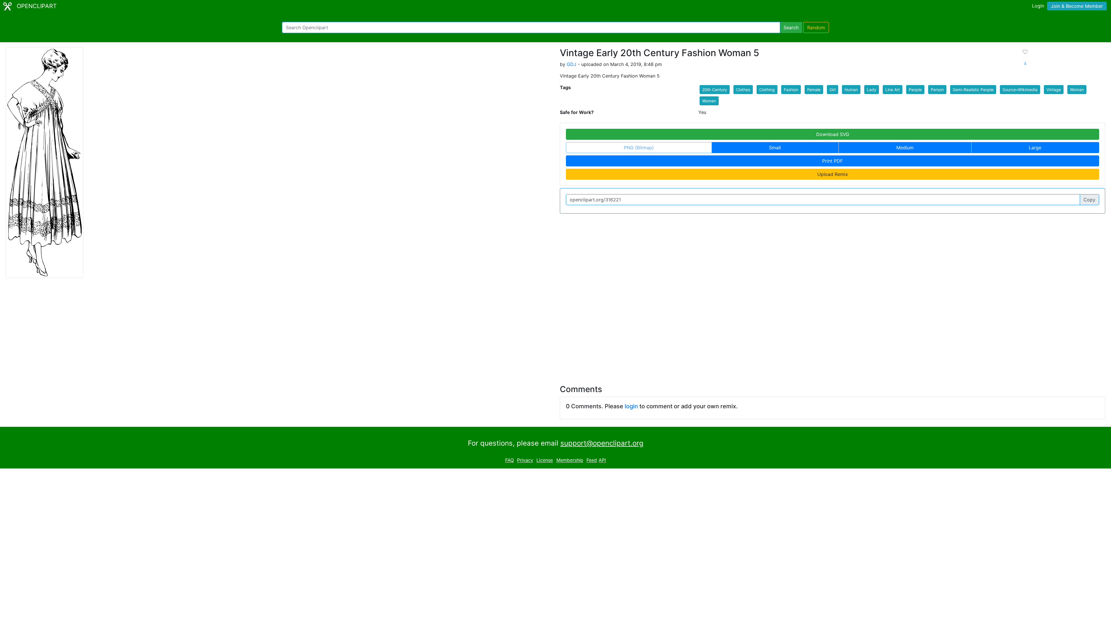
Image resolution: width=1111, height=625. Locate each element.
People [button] (915, 89)
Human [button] (851, 89)
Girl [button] (832, 89)
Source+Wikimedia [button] (1020, 89)
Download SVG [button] (832, 134)
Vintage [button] (1053, 89)
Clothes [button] (743, 89)
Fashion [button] (791, 89)
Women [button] (709, 100)
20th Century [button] (714, 89)
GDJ (571, 64)
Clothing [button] (767, 89)
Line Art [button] (892, 89)
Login (1038, 6)
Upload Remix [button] (832, 174)
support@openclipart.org (601, 443)
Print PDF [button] (832, 161)
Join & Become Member (1077, 6)
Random (816, 27)
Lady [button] (871, 89)
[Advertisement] (555, 327)
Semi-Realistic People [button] (973, 89)
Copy (1089, 200)
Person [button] (937, 89)
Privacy (525, 460)
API (602, 460)
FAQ (509, 460)
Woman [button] (1077, 89)
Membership (569, 460)
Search (791, 27)
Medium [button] (905, 147)
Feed (591, 460)
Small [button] (775, 147)
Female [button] (814, 89)
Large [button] (1035, 147)
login (631, 406)
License (544, 460)
